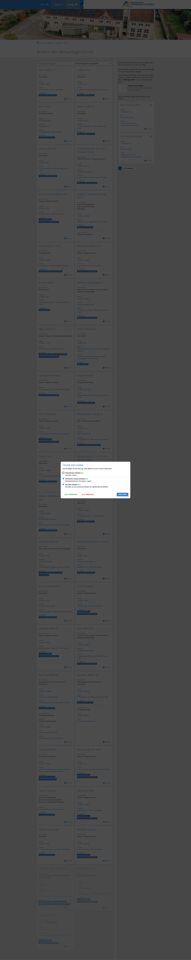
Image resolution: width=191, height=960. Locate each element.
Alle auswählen (70, 494)
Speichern (122, 494)
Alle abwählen (88, 494)
